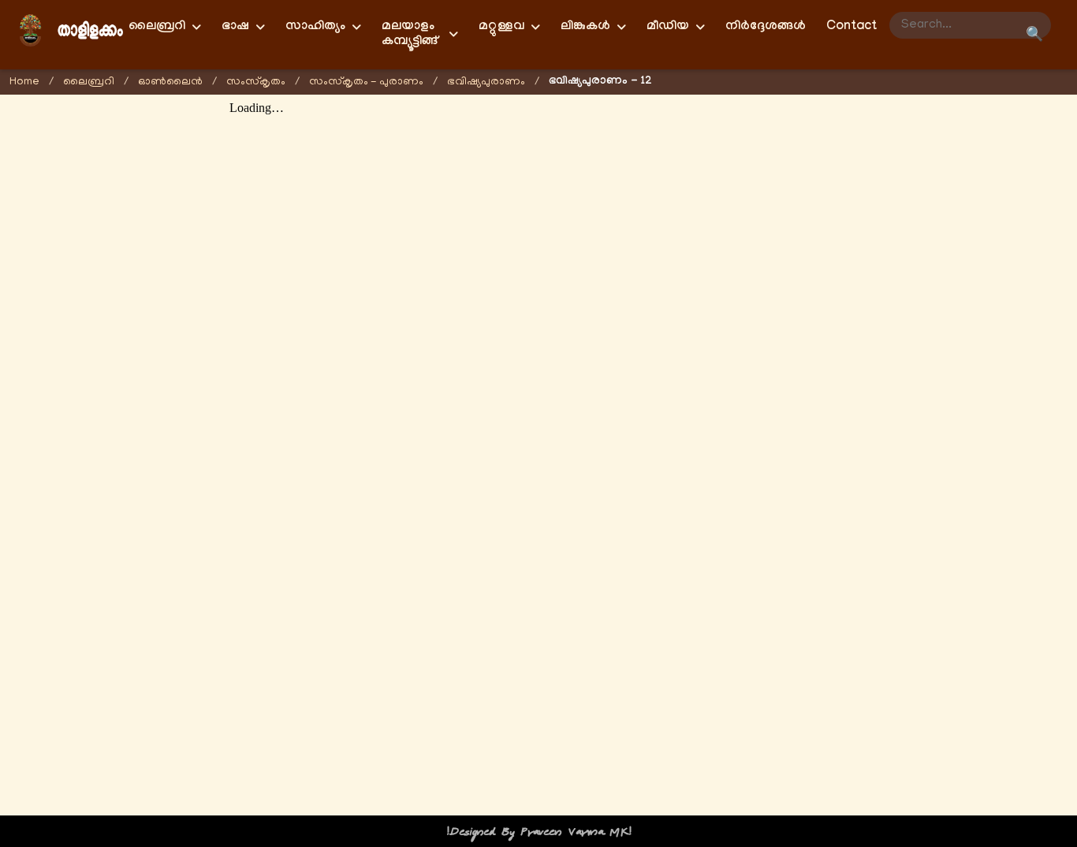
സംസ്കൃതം (255, 82)
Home (24, 82)
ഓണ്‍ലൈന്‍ (170, 82)
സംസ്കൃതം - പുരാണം (366, 82)
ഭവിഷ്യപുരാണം (486, 82)
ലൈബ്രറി (88, 82)
